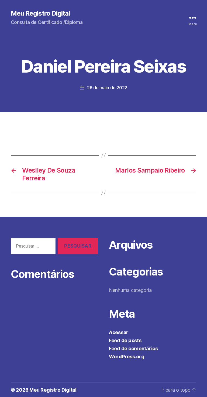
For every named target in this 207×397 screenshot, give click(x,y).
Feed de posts (125, 340)
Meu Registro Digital (40, 13)
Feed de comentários (133, 348)
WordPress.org (126, 356)
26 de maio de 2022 (107, 87)
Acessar (118, 332)
